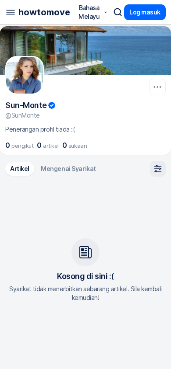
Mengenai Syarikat (68, 168)
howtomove (44, 12)
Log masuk (144, 12)
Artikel (19, 168)
